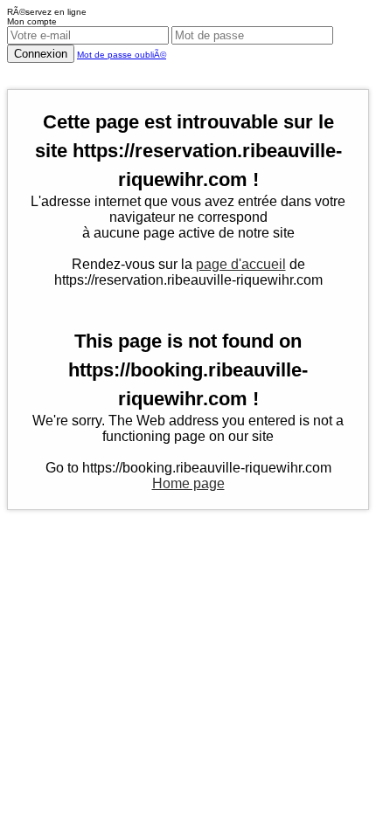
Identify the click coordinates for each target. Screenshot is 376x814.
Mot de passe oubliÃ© (121, 54)
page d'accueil (241, 264)
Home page (188, 483)
